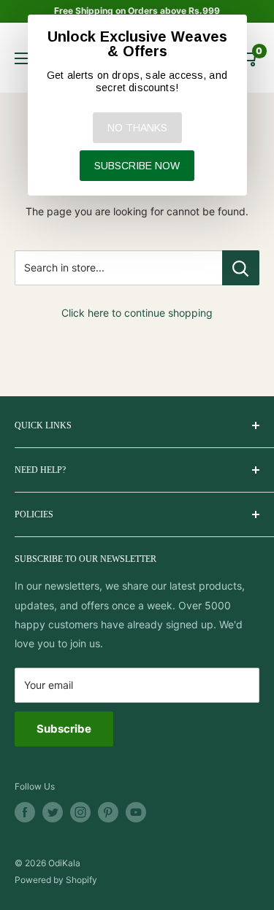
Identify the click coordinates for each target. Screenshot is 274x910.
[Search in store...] (240, 267)
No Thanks (137, 128)
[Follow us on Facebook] (25, 812)
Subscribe (64, 729)
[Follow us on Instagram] (80, 812)
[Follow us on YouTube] (136, 812)
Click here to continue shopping (137, 312)
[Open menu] (22, 58)
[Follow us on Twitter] (52, 812)
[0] (247, 57)
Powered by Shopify (56, 879)
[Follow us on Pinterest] (108, 812)
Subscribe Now (137, 165)
